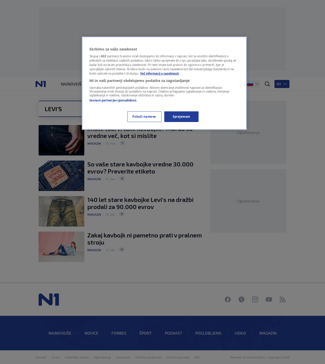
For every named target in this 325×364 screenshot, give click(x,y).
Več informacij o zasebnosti (159, 73)
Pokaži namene (144, 116)
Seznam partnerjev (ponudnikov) (112, 100)
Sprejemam (181, 116)
